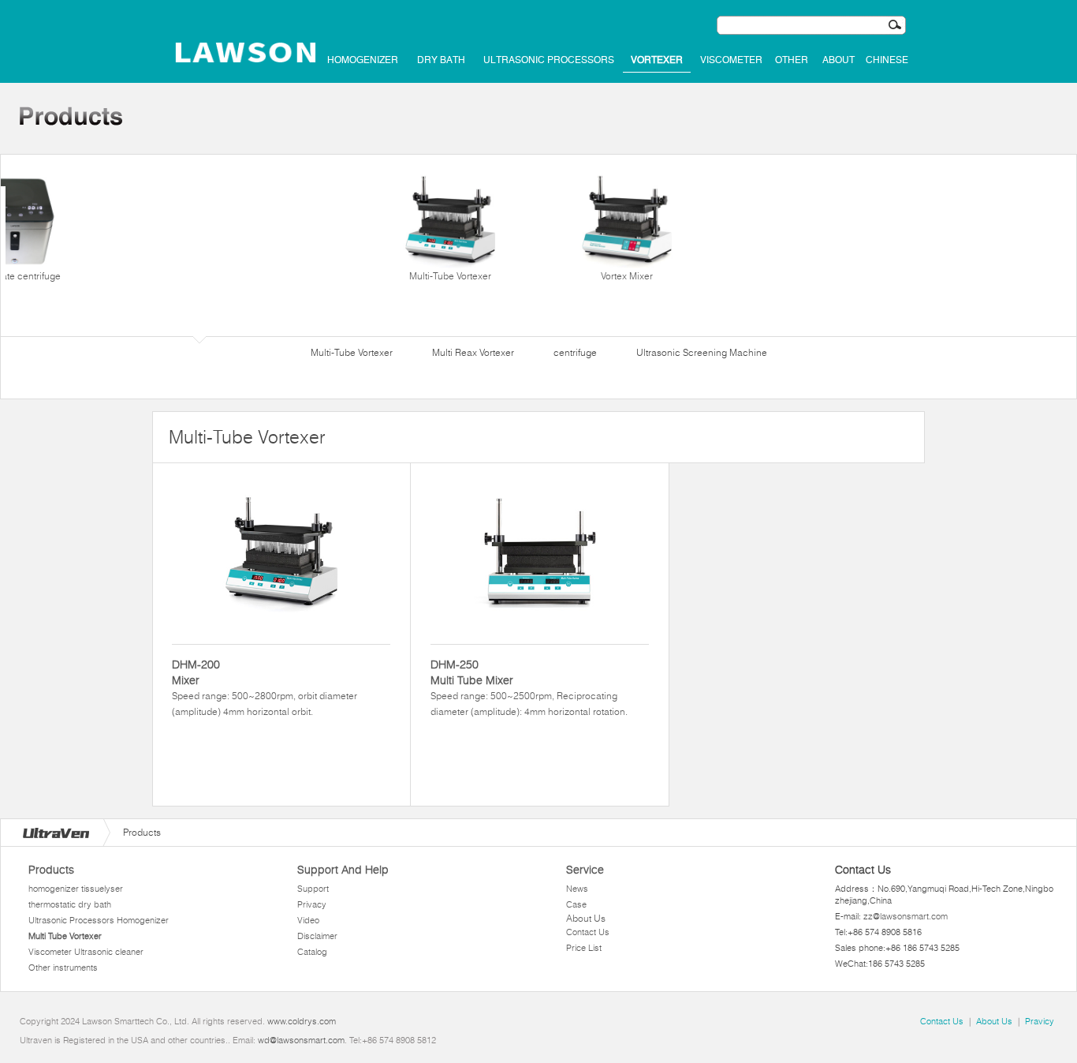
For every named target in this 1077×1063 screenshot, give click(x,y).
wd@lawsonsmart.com (301, 1040)
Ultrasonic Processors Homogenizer (98, 920)
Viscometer (731, 60)
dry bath (441, 60)
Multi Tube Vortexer (65, 935)
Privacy (311, 904)
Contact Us (587, 932)
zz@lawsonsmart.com (905, 916)
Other (791, 60)
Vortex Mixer (627, 276)
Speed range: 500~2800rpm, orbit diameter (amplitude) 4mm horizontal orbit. (264, 687)
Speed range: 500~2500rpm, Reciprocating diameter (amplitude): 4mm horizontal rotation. (529, 687)
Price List (584, 947)
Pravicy (1039, 1021)
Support (313, 888)
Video (308, 920)
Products (51, 870)
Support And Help (343, 870)
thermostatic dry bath (69, 904)
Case (576, 904)
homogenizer (362, 60)
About (838, 60)
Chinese (887, 60)
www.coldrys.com (301, 1021)
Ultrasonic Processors (548, 60)
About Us (586, 918)
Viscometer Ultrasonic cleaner (85, 951)
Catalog (312, 951)
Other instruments (63, 967)
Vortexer (657, 60)
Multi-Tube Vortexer (450, 276)
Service (585, 870)
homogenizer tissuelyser (75, 888)
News (577, 888)
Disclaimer (317, 935)
